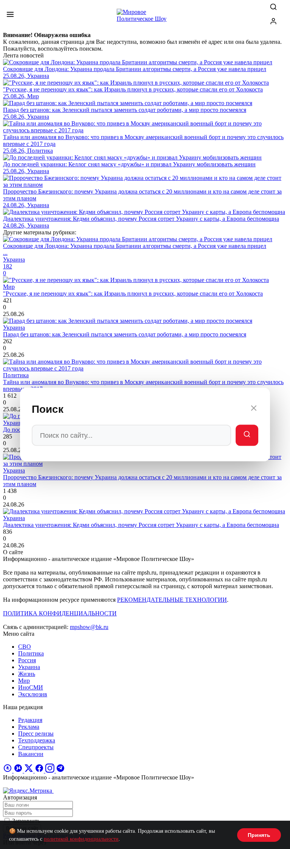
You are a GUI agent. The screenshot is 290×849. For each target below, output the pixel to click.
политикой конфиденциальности (81, 839)
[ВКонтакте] (19, 770)
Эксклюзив (32, 694)
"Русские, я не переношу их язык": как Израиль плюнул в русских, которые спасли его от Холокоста (133, 293)
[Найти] (247, 435)
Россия (27, 660)
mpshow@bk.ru (89, 627)
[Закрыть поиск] (253, 409)
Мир (24, 680)
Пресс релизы (36, 733)
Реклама (28, 727)
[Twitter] (29, 770)
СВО (24, 646)
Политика (31, 653)
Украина (29, 667)
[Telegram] (60, 770)
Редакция (30, 720)
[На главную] (145, 17)
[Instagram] (50, 770)
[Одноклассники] (8, 770)
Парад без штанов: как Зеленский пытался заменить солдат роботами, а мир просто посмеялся (124, 334)
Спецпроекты (36, 747)
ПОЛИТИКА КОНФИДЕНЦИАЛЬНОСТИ (60, 613)
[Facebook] (40, 770)
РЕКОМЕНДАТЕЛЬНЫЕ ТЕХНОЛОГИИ (172, 599)
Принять (259, 835)
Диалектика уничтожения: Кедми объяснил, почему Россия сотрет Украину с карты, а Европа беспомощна (141, 525)
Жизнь (26, 674)
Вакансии (30, 754)
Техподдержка (36, 740)
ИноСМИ (30, 687)
